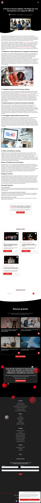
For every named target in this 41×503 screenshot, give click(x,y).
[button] (39, 492)
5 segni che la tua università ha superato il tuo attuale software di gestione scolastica (11, 268)
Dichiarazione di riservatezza (30, 501)
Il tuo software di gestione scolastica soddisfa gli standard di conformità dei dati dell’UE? (29, 245)
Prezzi (20, 454)
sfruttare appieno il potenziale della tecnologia (24, 47)
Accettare (29, 499)
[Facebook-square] (16, 501)
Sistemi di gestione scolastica (28, 242)
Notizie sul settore (21, 14)
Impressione (35, 501)
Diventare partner (21, 458)
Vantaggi (20, 428)
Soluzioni (20, 400)
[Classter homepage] (2, 2)
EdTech (18, 14)
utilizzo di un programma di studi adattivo (26, 93)
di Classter (22, 157)
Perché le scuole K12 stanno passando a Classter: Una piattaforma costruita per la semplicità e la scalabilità (11, 245)
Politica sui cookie (25, 501)
